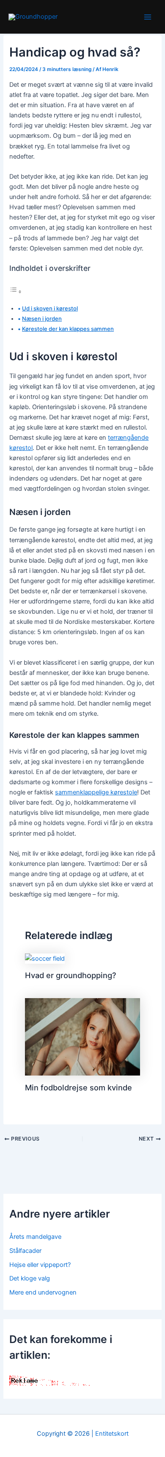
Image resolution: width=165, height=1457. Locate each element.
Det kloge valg (29, 1278)
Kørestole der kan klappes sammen (68, 328)
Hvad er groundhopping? (70, 975)
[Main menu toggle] (148, 17)
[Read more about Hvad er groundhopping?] (45, 958)
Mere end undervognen (43, 1292)
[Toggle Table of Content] (15, 292)
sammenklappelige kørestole (96, 792)
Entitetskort (112, 1433)
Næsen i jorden (42, 318)
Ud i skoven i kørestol (50, 308)
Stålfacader (25, 1251)
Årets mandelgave (35, 1237)
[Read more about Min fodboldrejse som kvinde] (82, 1036)
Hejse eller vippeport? (40, 1265)
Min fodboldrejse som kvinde (78, 1087)
